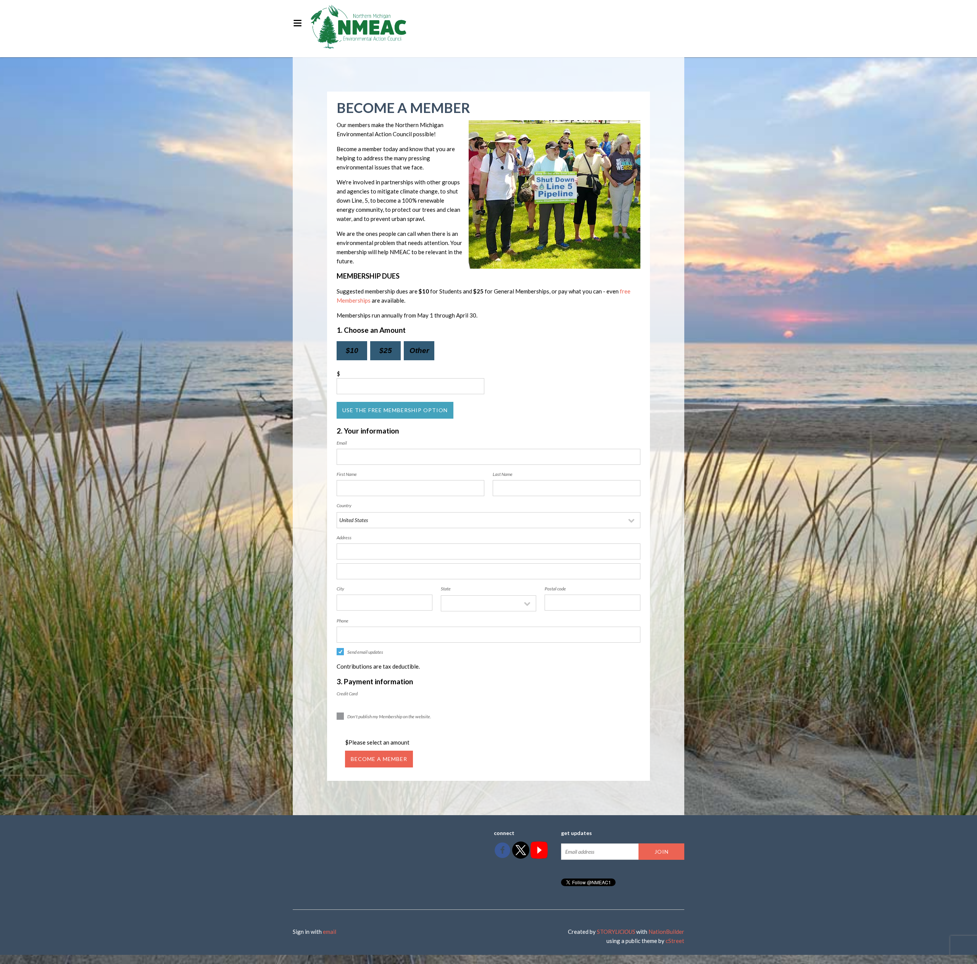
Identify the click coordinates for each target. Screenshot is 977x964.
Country (344, 505)
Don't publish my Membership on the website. (389, 716)
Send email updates (365, 652)
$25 (385, 350)
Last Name (503, 474)
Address (344, 537)
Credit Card (347, 693)
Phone (342, 621)
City (340, 589)
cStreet (675, 940)
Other (419, 350)
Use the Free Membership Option (395, 410)
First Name (347, 474)
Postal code (555, 589)
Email (342, 443)
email (329, 931)
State (446, 589)
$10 (352, 350)
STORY (616, 931)
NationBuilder (666, 931)
